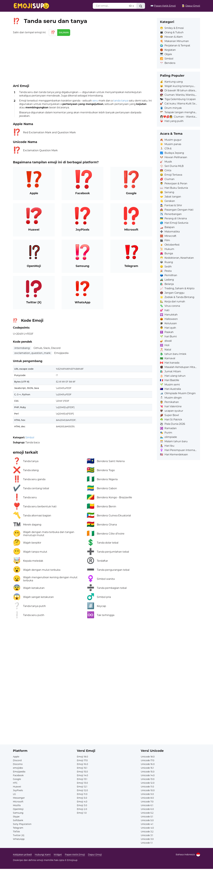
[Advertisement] (82, 59)
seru (95, 100)
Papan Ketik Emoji (75, 854)
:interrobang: (22, 348)
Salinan (64, 32)
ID (130, 5)
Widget (58, 854)
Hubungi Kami (43, 854)
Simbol (29, 437)
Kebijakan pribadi (22, 854)
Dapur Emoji (95, 854)
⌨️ (163, 5)
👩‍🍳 (191, 5)
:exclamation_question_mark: (32, 353)
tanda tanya (120, 100)
